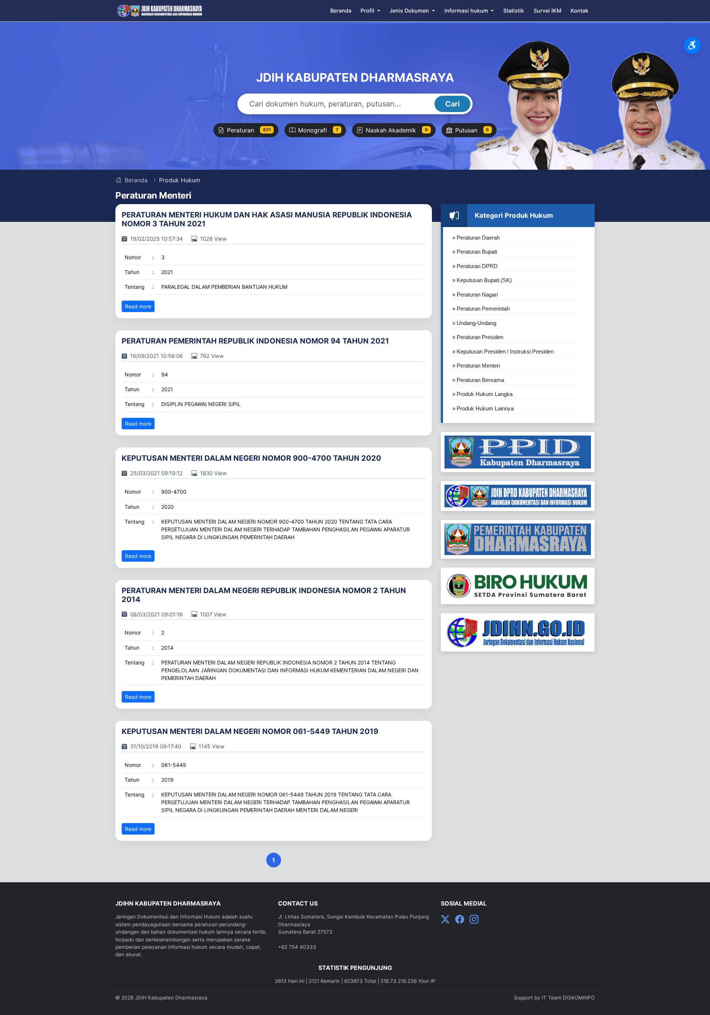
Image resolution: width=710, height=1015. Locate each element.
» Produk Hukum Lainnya (483, 408)
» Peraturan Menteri (476, 365)
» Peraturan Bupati (474, 251)
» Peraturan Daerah (476, 237)
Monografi (318, 130)
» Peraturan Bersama (478, 380)
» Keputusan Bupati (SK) (482, 280)
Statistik (513, 10)
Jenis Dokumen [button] (409, 10)
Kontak (579, 10)
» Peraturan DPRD (475, 266)
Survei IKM (547, 10)
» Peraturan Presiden (477, 337)
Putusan (472, 130)
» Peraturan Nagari (475, 294)
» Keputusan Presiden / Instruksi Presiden (503, 351)
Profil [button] (368, 10)
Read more (138, 306)
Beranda (340, 10)
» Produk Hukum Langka (482, 394)
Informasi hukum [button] (467, 10)
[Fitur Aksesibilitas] (692, 45)
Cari (452, 103)
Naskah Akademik (397, 130)
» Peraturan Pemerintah (481, 308)
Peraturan (249, 130)
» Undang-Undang (474, 323)
